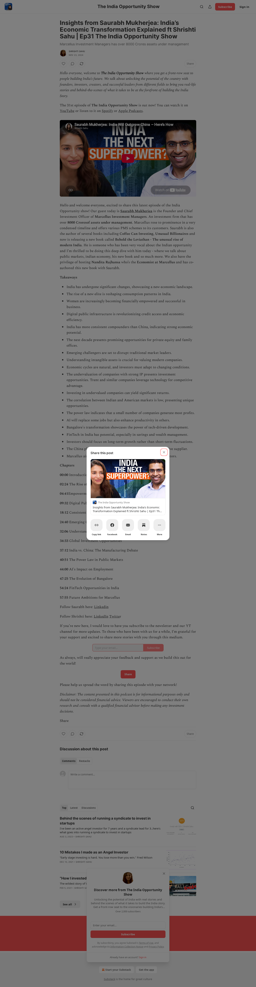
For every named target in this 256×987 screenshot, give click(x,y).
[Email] (128, 525)
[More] (159, 525)
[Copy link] (97, 525)
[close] (164, 452)
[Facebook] (112, 525)
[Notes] (144, 525)
